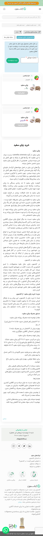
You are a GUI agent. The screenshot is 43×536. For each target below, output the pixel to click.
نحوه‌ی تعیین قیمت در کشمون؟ (29, 461)
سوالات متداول (34, 464)
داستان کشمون (34, 458)
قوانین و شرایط (34, 466)
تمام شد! (21, 93)
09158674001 (21, 439)
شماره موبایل (31, 58)
